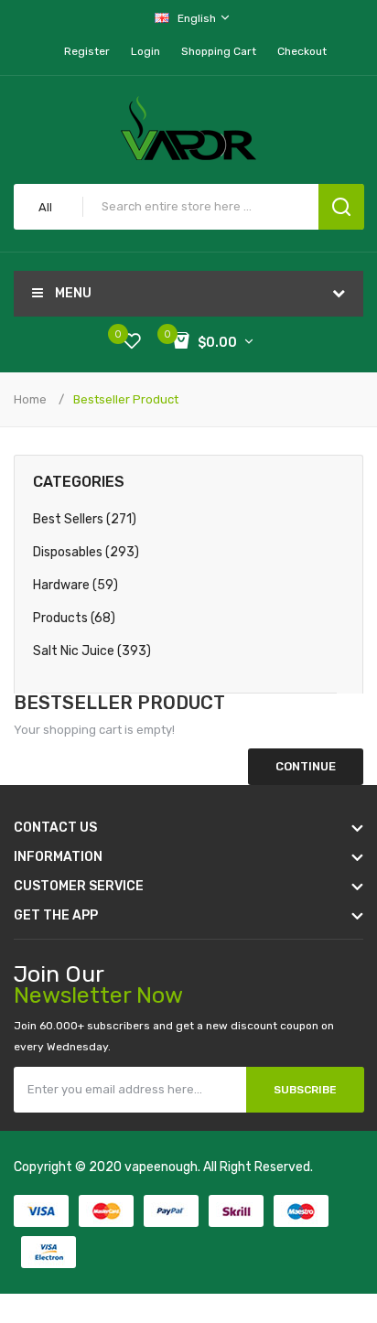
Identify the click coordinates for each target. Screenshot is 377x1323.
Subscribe (305, 1089)
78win (218, 1258)
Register (87, 51)
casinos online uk (96, 1222)
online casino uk (303, 1185)
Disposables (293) (86, 552)
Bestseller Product (125, 399)
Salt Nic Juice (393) (92, 651)
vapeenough (161, 1167)
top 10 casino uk (268, 1240)
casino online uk (211, 1185)
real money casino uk (141, 1258)
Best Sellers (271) (84, 519)
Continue (305, 766)
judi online (163, 1203)
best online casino (227, 1277)
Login (145, 51)
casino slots (226, 1203)
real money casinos (164, 1295)
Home (30, 399)
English (198, 18)
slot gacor (173, 1222)
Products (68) (74, 618)
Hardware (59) (75, 585)
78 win (116, 1203)
